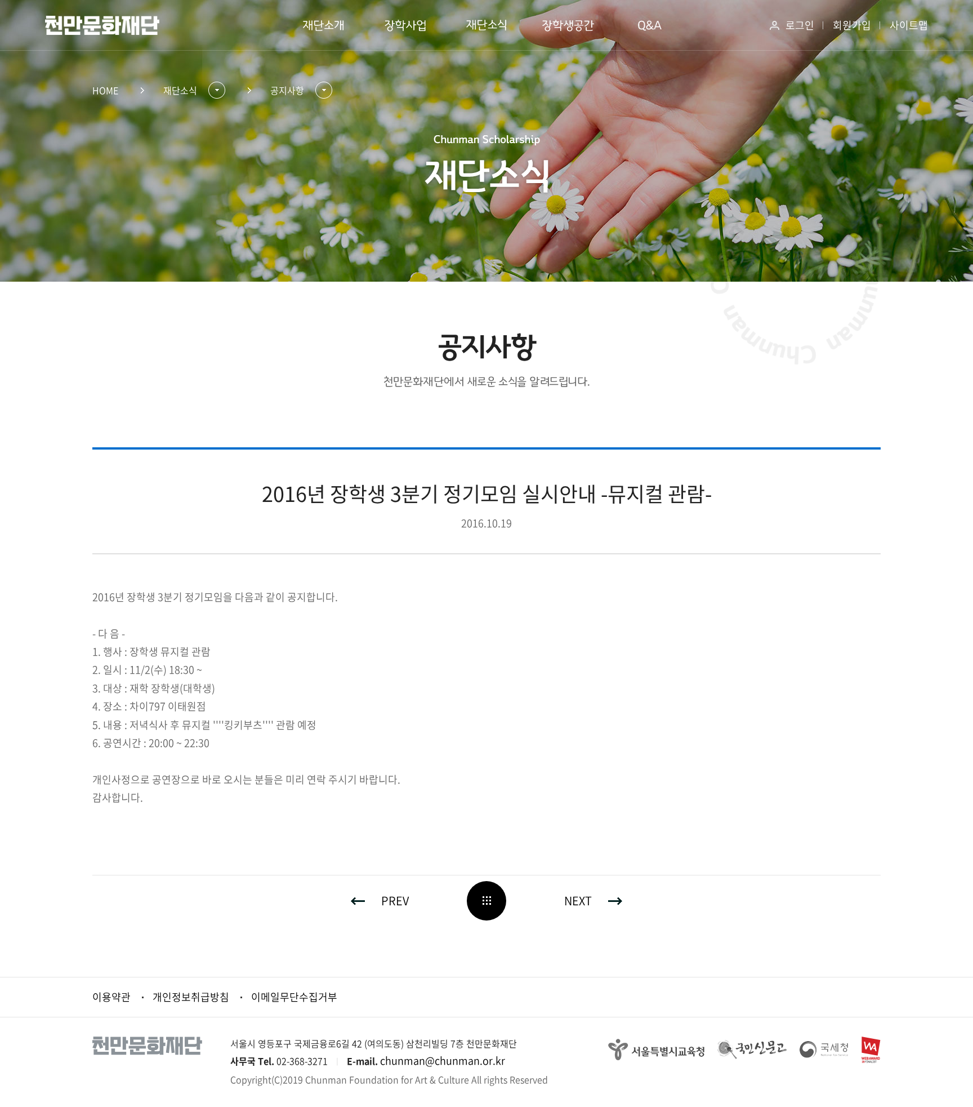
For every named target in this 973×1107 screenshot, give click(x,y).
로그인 (799, 25)
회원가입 (852, 25)
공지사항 (287, 90)
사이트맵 (909, 25)
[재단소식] (487, 25)
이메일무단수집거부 (294, 996)
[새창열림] (656, 1048)
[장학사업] (405, 25)
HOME (105, 90)
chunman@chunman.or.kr (442, 1060)
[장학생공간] (568, 25)
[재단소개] (323, 25)
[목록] (486, 901)
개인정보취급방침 (191, 996)
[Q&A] (650, 25)
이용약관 (111, 996)
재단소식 (180, 90)
